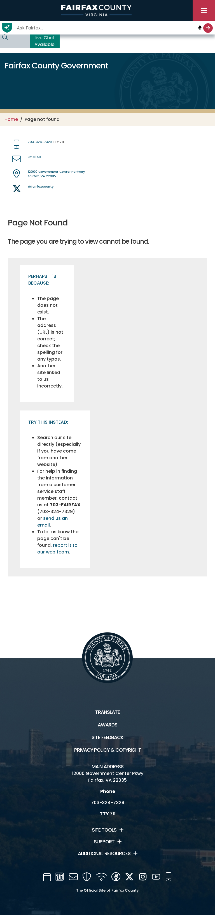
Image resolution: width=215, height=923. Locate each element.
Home (11, 119)
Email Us (34, 156)
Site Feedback (107, 737)
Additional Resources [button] (104, 853)
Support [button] (104, 841)
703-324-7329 (40, 142)
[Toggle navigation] (204, 10)
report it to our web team (57, 548)
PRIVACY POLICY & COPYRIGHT (107, 750)
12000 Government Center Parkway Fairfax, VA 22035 (56, 174)
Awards (107, 724)
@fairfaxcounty (41, 186)
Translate (107, 712)
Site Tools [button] (104, 830)
